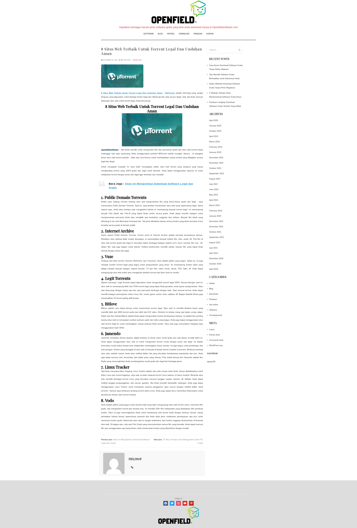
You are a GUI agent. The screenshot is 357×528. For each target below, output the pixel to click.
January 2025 (215, 126)
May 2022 (213, 195)
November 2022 (216, 163)
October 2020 (215, 264)
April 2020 (213, 269)
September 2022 (216, 173)
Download (184, 34)
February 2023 (215, 147)
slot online (213, 304)
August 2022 (214, 179)
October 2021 (215, 232)
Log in (212, 329)
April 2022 (213, 200)
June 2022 (214, 189)
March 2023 (214, 141)
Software (148, 34)
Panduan (198, 34)
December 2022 (216, 157)
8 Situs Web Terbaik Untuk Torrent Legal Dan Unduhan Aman (131, 93)
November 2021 (216, 226)
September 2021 (216, 237)
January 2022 (215, 216)
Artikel (171, 34)
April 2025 (213, 120)
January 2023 (215, 152)
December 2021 (216, 221)
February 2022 (215, 210)
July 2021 (213, 248)
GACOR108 (212, 353)
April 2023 (213, 136)
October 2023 (215, 131)
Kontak (210, 34)
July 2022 (213, 184)
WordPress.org (215, 345)
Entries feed (214, 335)
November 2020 (216, 258)
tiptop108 (211, 361)
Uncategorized (215, 315)
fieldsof (127, 60)
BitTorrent (170, 93)
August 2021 (214, 242)
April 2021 (213, 253)
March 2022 (214, 205)
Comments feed (216, 340)
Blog (160, 34)
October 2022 (215, 168)
